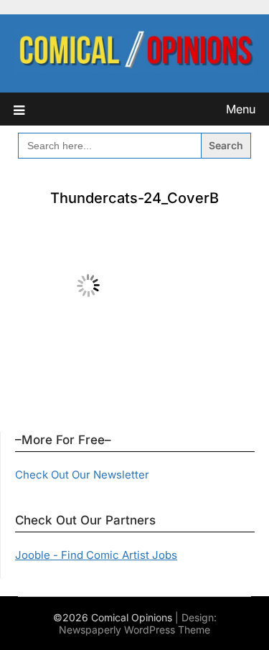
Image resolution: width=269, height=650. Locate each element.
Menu (240, 109)
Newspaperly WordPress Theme (134, 629)
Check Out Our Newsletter (82, 474)
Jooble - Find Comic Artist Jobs (96, 555)
